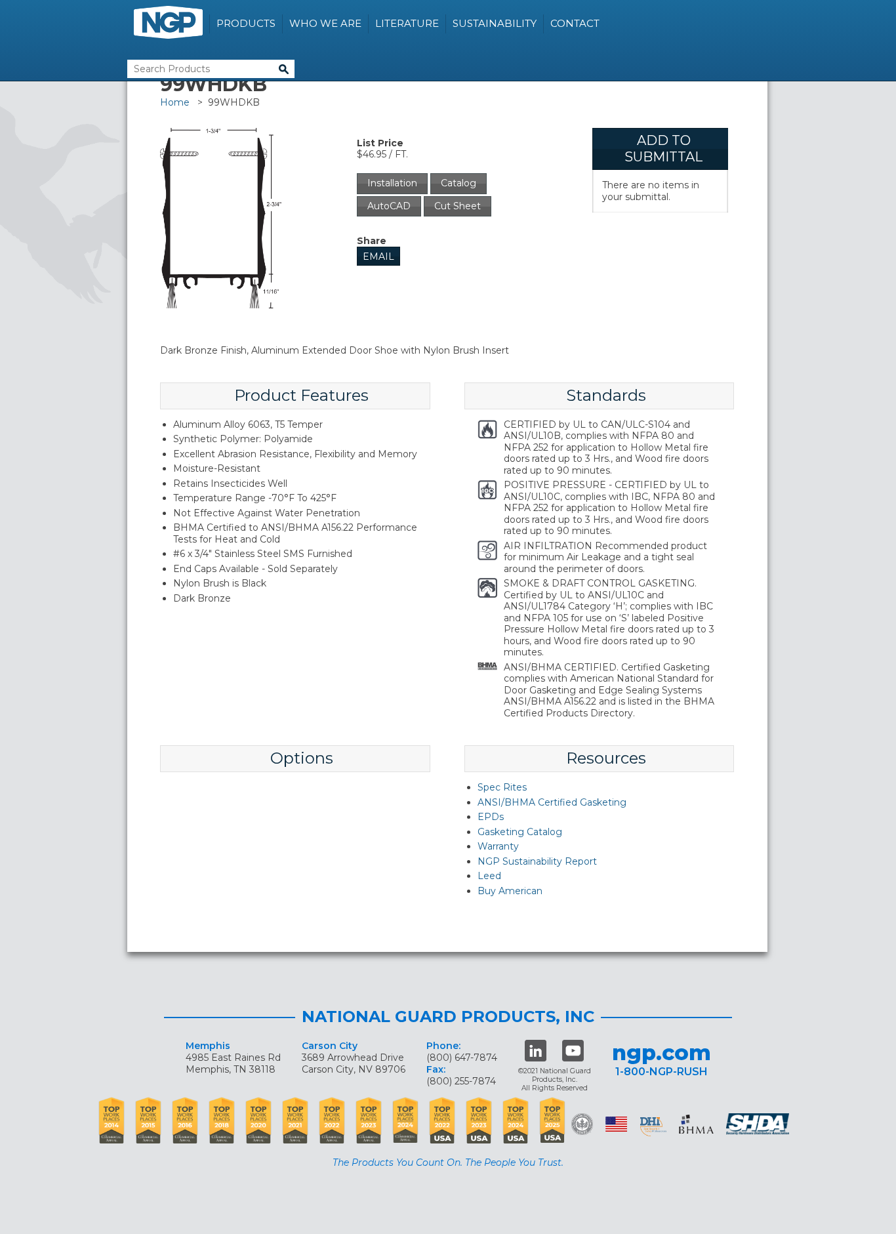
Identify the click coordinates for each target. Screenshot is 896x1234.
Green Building (582, 1124)
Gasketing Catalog (520, 832)
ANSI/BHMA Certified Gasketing (552, 802)
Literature (407, 23)
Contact (575, 23)
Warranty (498, 846)
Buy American (510, 891)
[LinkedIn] (535, 1050)
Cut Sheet (457, 206)
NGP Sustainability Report (537, 861)
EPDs (491, 817)
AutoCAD (389, 206)
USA (616, 1124)
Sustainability (495, 23)
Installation (392, 183)
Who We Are (325, 23)
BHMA (696, 1124)
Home (175, 102)
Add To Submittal (663, 149)
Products (245, 23)
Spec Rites (502, 787)
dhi (653, 1126)
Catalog (458, 183)
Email (378, 256)
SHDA (759, 1124)
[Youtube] (573, 1050)
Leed (489, 876)
